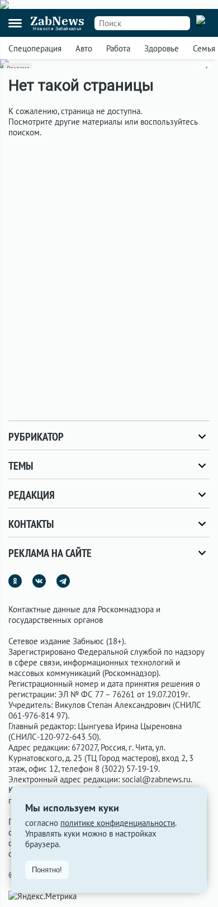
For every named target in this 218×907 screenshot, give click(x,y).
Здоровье (161, 48)
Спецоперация (34, 48)
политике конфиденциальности (117, 823)
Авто (83, 48)
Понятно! (47, 870)
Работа (118, 48)
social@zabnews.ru (156, 779)
